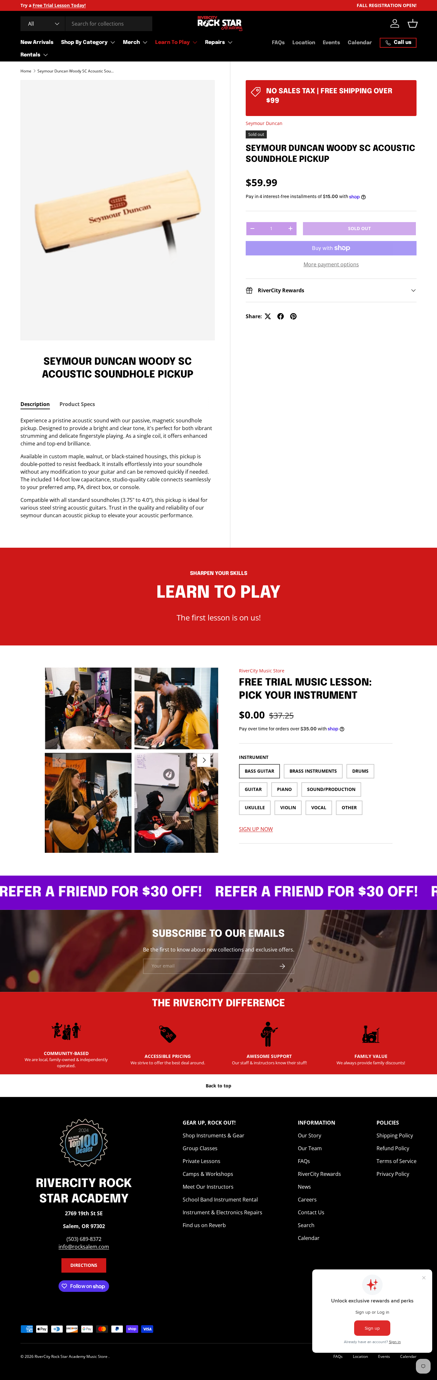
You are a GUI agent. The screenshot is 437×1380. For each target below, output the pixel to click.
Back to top (218, 1086)
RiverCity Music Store (261, 671)
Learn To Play (172, 42)
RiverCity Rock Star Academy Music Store (71, 1356)
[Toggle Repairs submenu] (230, 42)
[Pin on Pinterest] (293, 316)
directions (83, 1265)
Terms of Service (397, 1161)
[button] (413, 23)
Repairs (215, 42)
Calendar (360, 43)
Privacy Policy (393, 1173)
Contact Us (311, 1212)
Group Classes (200, 1148)
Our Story (309, 1135)
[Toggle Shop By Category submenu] (112, 42)
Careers (307, 1199)
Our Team (310, 1148)
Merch (131, 42)
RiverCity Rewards (319, 1173)
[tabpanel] (117, 468)
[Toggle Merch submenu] (145, 42)
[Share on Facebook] (280, 316)
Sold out (359, 228)
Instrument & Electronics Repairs (222, 1212)
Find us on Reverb (204, 1225)
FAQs (278, 43)
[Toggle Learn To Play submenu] (195, 42)
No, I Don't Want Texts (38, 145)
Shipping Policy (395, 1135)
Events (331, 43)
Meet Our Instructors (208, 1186)
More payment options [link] (331, 264)
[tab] (35, 404)
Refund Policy (393, 1148)
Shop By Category (84, 42)
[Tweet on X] (267, 316)
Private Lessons (201, 1161)
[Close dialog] (62, 14)
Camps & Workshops (208, 1173)
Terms (32, 239)
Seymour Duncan (264, 123)
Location (303, 43)
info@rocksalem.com (84, 1246)
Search (306, 1225)
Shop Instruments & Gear (213, 1135)
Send (52, 122)
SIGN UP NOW (256, 829)
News (304, 1186)
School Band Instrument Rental (220, 1199)
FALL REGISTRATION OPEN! (387, 5)
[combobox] (86, 23)
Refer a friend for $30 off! (292, 892)
